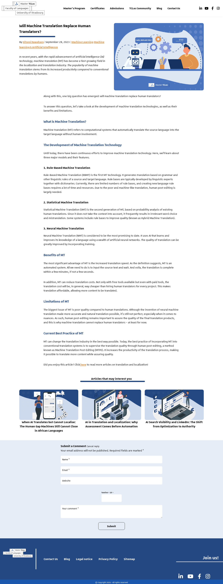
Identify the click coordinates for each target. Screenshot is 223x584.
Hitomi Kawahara (33, 42)
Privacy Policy (108, 559)
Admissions (117, 8)
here (83, 364)
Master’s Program (74, 8)
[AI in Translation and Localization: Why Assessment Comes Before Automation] (111, 404)
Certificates (98, 8)
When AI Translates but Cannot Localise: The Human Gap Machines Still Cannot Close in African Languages (49, 426)
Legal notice (84, 559)
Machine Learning (82, 42)
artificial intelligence (88, 57)
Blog (159, 8)
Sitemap (129, 559)
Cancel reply (93, 446)
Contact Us (173, 8)
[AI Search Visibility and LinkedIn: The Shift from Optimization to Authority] (174, 404)
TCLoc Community (140, 8)
